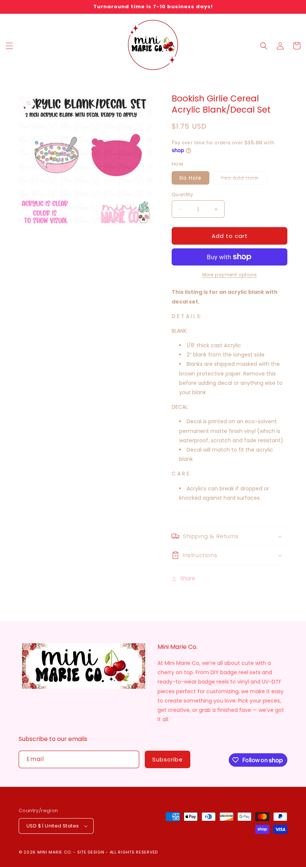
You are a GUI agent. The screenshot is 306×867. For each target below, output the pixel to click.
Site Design (90, 852)
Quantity (182, 194)
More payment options (229, 274)
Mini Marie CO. (54, 852)
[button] (9, 46)
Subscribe (167, 759)
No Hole (190, 178)
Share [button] (187, 578)
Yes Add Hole (243, 179)
